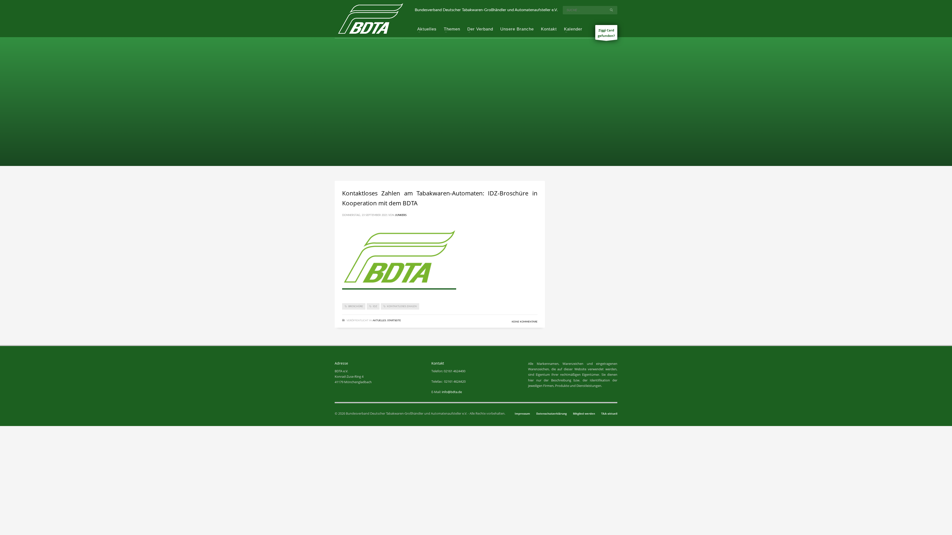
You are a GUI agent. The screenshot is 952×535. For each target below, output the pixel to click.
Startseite (394, 320)
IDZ (375, 306)
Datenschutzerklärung (551, 413)
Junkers (401, 215)
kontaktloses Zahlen (402, 306)
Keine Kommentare (524, 322)
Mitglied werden (584, 413)
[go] (612, 10)
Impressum (522, 413)
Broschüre (355, 306)
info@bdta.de (452, 392)
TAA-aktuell (609, 413)
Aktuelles (379, 320)
